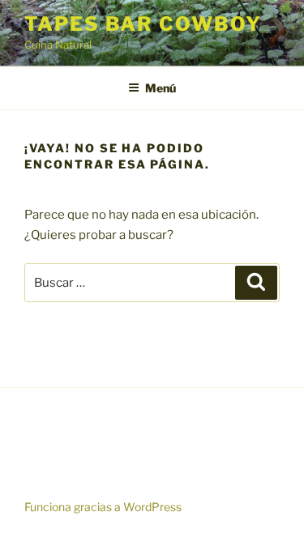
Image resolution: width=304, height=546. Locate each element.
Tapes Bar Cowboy (143, 24)
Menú (160, 88)
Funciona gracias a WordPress (103, 507)
